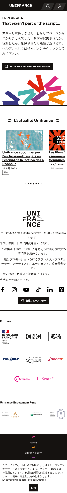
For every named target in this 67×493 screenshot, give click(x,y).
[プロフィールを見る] (59, 6)
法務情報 (33, 442)
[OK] (33, 487)
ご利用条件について (33, 453)
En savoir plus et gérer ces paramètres (24, 479)
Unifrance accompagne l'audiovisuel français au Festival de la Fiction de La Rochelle (23, 158)
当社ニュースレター (36, 300)
